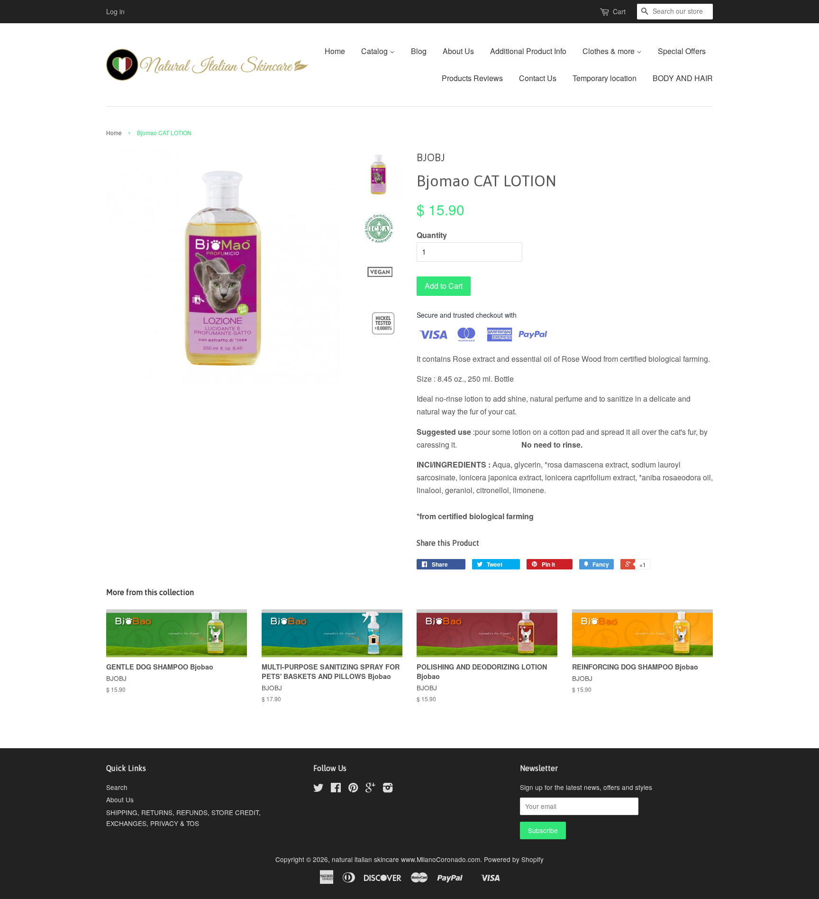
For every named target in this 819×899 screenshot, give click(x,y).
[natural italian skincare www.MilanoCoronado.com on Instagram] (387, 789)
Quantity (432, 234)
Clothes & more (609, 51)
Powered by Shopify (514, 859)
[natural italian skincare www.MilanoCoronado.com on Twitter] (318, 789)
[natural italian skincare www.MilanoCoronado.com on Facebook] (335, 789)
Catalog (375, 51)
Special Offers (682, 51)
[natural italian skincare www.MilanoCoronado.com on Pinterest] (353, 789)
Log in (115, 11)
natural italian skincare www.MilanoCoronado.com (406, 859)
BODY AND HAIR (683, 78)
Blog (419, 51)
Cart (619, 11)
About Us (458, 51)
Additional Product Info (528, 51)
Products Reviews (472, 78)
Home (335, 51)
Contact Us (537, 78)
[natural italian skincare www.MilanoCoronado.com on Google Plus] (370, 789)
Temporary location (605, 78)
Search (116, 787)
